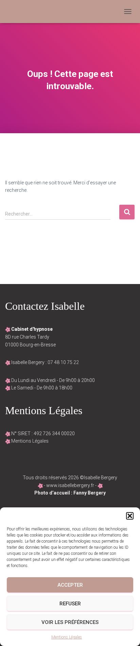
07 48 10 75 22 (63, 362)
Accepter (70, 585)
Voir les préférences (70, 622)
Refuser (70, 604)
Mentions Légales (66, 637)
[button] (129, 515)
